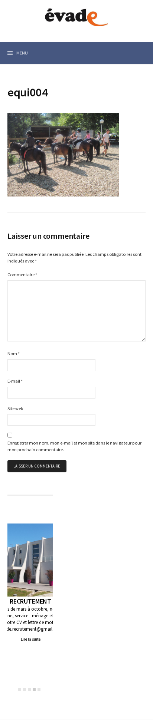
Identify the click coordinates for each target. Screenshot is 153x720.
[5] (39, 689)
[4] (34, 689)
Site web (15, 408)
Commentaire (22, 274)
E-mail (15, 381)
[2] (24, 689)
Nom (13, 353)
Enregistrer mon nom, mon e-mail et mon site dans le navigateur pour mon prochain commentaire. (74, 446)
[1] (19, 689)
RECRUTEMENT (30, 601)
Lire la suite (30, 639)
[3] (29, 689)
